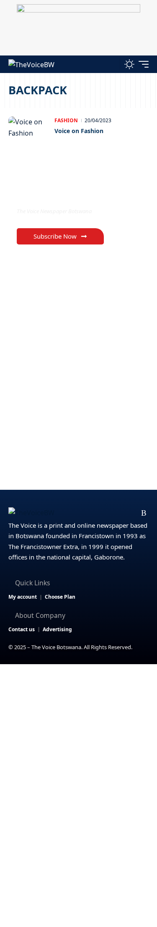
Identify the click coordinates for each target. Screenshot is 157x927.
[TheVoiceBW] (31, 64)
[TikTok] (131, 513)
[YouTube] (104, 513)
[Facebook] (77, 513)
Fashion (66, 120)
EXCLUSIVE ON (51, 194)
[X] (90, 513)
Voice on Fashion (78, 131)
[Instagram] (117, 513)
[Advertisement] (78, 746)
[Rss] (144, 513)
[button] (112, 64)
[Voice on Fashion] (29, 133)
